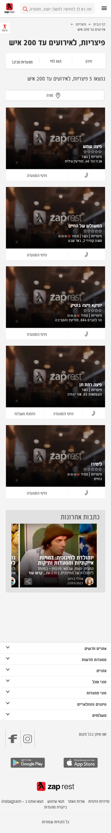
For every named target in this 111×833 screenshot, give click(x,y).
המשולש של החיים (85, 225)
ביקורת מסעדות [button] (55, 806)
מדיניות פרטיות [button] (99, 801)
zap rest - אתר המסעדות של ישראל (9, 8)
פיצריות (81, 23)
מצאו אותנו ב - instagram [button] (22, 801)
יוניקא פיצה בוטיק (86, 305)
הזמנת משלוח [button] (25, 413)
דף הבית (99, 23)
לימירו (96, 463)
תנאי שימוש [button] (55, 801)
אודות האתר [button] (76, 801)
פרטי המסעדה (37, 175)
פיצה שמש (92, 146)
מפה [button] (50, 95)
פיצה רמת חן (90, 384)
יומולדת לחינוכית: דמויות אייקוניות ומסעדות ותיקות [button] (66, 559)
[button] (86, 175)
